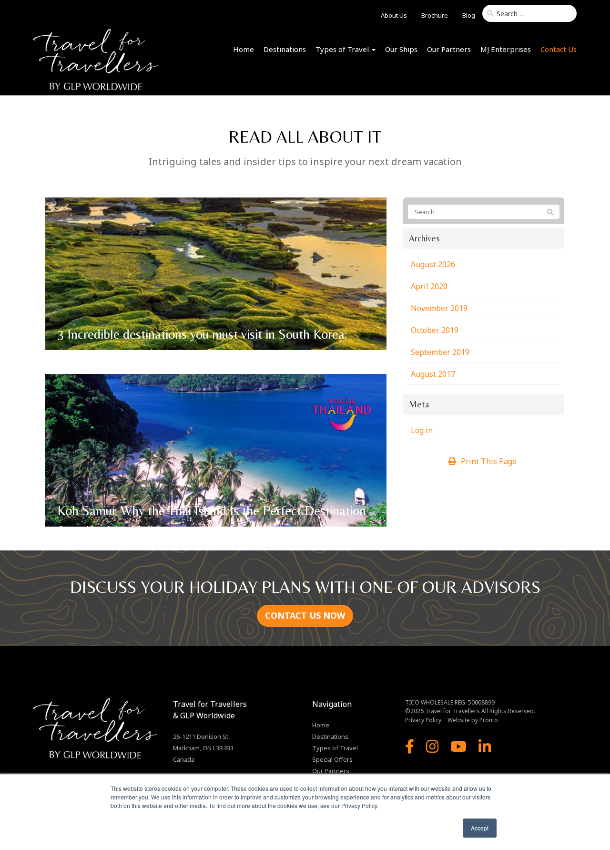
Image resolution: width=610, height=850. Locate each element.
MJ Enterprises (505, 49)
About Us (394, 15)
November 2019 (439, 308)
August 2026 (433, 264)
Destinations (285, 49)
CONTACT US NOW (305, 615)
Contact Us (558, 49)
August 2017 (433, 374)
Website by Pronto (472, 720)
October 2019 (434, 330)
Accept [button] (479, 828)
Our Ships (401, 49)
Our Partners (449, 49)
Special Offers (332, 759)
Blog (468, 15)
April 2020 (429, 286)
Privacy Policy (423, 720)
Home (243, 49)
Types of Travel (343, 49)
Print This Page (489, 461)
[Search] (550, 212)
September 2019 (440, 352)
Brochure (434, 15)
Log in (422, 430)
